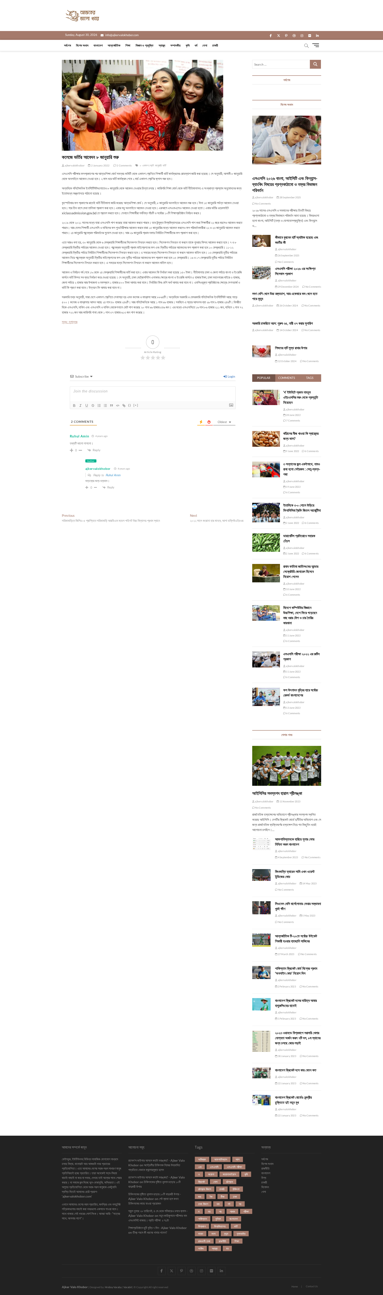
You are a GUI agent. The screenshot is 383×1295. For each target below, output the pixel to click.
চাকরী (215, 45)
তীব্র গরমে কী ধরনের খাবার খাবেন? (150, 1232)
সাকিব (200, 1248)
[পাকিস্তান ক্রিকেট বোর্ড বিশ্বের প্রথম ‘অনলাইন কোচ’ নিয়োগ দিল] (261, 972)
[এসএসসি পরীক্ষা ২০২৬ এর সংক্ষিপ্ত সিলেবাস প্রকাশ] (261, 272)
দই (229, 1204)
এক (199, 1167)
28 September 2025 (290, 197)
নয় (209, 1211)
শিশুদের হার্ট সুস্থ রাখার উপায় (291, 347)
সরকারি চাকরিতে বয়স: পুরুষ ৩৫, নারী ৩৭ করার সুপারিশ (282, 323)
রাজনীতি (222, 1241)
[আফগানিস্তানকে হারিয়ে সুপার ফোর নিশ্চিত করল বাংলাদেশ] (261, 843)
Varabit (127, 1287)
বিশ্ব (263, 1178)
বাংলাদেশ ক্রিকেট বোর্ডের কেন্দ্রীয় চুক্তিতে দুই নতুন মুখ (293, 1100)
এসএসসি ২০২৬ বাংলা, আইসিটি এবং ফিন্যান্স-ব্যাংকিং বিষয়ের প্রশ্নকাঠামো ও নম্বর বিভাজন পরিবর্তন (284, 184)
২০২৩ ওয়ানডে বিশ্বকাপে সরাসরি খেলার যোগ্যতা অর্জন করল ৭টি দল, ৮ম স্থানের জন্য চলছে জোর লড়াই (297, 1037)
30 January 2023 (286, 1056)
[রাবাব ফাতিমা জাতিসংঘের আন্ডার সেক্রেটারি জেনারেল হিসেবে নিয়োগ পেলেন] (266, 566)
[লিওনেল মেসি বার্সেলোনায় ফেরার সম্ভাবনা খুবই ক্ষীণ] (261, 907)
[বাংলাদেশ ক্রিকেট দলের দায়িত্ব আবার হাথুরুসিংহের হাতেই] (261, 1004)
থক (218, 1204)
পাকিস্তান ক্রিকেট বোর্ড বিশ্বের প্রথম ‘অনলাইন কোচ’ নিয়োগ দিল (296, 971)
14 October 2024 (288, 330)
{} (129, 405)
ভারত (200, 1233)
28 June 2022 (293, 414)
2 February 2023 (286, 986)
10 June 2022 (293, 589)
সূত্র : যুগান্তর (69, 322)
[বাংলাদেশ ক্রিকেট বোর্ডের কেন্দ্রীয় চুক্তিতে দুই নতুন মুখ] (261, 1100)
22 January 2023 (286, 1083)
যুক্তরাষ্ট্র (241, 1233)
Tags (309, 378)
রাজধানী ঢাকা (204, 1241)
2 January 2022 (100, 165)
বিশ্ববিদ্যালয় (220, 1226)
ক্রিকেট (201, 1182)
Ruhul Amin (113, 475)
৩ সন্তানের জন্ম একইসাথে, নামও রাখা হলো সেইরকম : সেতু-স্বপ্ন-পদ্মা (301, 469)
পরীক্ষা (246, 1211)
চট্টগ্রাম (229, 1182)
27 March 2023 (285, 954)
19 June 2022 (293, 486)
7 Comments (293, 420)
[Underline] (87, 405)
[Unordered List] (105, 405)
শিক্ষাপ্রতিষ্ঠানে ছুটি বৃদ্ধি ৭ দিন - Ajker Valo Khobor (157, 1228)
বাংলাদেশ (98, 45)
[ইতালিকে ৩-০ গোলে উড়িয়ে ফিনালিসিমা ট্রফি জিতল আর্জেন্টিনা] (266, 505)
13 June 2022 (293, 707)
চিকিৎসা (236, 1189)
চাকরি (221, 1189)
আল (238, 1159)
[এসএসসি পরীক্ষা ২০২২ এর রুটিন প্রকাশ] (266, 654)
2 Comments (124, 165)
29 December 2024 (288, 286)
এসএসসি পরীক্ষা (234, 1167)
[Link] (124, 405)
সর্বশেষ (67, 45)
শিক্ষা (127, 45)
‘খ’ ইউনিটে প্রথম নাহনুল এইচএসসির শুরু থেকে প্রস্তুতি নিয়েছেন (300, 397)
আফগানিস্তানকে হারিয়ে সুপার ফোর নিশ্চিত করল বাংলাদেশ (294, 842)
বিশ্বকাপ (202, 1226)
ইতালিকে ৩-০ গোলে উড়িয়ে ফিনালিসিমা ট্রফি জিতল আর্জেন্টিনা (302, 508)
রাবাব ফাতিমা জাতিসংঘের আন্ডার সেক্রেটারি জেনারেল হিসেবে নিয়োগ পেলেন (300, 571)
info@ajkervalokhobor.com (122, 35)
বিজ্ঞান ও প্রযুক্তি (145, 45)
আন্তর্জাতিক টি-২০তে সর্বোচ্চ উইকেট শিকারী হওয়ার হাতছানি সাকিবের (296, 939)
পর (220, 1211)
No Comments (263, 203)
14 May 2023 (309, 883)
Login (231, 376)
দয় (240, 1204)
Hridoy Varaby (113, 1287)
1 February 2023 (286, 1018)
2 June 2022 (292, 522)
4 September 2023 (287, 857)
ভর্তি (164, 165)
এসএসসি (214, 1167)
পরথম (232, 1211)
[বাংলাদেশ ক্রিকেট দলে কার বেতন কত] (261, 1073)
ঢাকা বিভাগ (203, 1204)
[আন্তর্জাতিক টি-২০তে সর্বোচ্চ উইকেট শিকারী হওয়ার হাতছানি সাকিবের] (261, 940)
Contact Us (312, 1286)
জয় (199, 1196)
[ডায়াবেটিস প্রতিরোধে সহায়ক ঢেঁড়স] (266, 536)
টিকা (223, 1196)
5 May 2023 (308, 915)
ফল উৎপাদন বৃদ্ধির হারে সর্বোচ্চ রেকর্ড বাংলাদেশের (300, 693)
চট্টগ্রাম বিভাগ (204, 1189)
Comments (286, 378)
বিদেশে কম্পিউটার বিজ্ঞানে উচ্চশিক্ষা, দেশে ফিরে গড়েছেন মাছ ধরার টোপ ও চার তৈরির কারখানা (300, 615)
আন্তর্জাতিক (114, 45)
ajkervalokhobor (74, 165)
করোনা (211, 1174)
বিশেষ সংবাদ (82, 45)
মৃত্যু (226, 1233)
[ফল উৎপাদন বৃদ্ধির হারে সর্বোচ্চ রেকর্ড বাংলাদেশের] (266, 690)
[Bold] (74, 405)
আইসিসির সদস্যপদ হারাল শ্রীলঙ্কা (277, 793)
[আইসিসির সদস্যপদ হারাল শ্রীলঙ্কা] (286, 766)
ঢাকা (235, 1196)
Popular (263, 378)
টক (211, 1196)
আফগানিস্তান (220, 1159)
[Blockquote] (111, 405)
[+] (135, 405)
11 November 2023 (289, 801)
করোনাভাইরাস (229, 1174)
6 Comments (311, 451)
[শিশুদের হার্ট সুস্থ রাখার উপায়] (261, 351)
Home (294, 1286)
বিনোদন (265, 1187)
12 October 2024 (286, 361)
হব (227, 1248)
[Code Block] (118, 405)
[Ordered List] (99, 405)
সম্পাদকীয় (175, 45)
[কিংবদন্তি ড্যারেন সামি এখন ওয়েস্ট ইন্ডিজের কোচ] (261, 875)
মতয (213, 1233)
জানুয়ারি (158, 165)
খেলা (204, 45)
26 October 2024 (288, 305)
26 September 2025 (288, 255)
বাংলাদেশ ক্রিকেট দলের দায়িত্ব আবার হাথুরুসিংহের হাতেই (296, 1003)
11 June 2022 (293, 635)
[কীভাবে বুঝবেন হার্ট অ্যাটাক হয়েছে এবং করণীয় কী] (261, 241)
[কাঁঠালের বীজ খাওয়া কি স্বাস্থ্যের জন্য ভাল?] (266, 433)
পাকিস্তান (202, 1219)
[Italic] (80, 405)
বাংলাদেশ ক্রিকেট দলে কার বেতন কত (295, 1070)
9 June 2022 (292, 451)
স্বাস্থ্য (162, 45)
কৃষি (188, 45)
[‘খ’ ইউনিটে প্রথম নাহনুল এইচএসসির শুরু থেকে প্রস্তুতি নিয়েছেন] (266, 392)
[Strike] (93, 405)
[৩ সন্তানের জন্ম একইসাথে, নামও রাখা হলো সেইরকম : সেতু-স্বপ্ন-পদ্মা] (266, 464)
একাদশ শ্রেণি (148, 165)
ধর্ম (196, 45)
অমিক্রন (202, 1159)
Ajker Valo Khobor (75, 1287)
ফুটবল (218, 1219)
